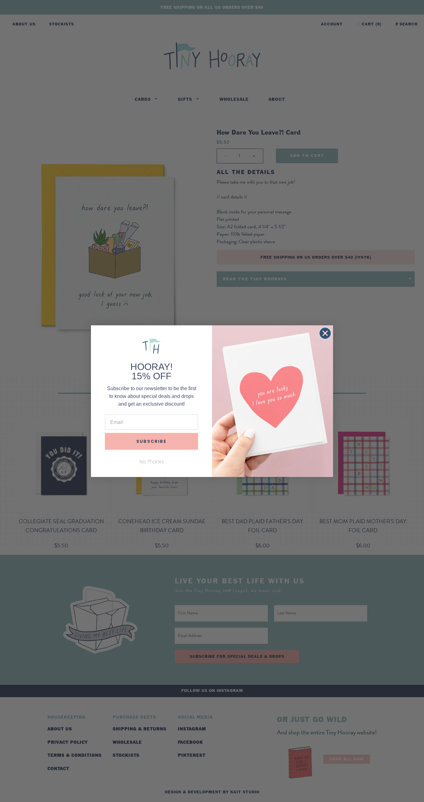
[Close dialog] (325, 333)
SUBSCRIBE (151, 441)
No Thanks (151, 461)
